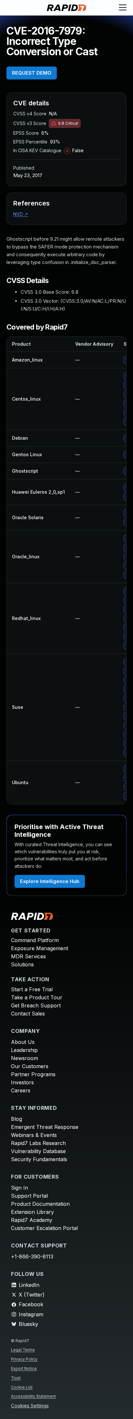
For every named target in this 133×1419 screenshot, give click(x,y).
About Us (23, 1042)
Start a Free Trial (32, 989)
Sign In (19, 1187)
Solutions (22, 964)
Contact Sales (28, 1013)
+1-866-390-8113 (32, 1256)
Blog (16, 1119)
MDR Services (28, 956)
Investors (22, 1082)
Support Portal (29, 1196)
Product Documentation (40, 1204)
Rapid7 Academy (31, 1220)
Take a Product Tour (36, 997)
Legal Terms (23, 1349)
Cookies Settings (30, 1406)
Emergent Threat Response (44, 1127)
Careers (20, 1090)
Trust (16, 1377)
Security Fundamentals (39, 1159)
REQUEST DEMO (31, 73)
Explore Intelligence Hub (49, 881)
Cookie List (22, 1387)
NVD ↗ (20, 214)
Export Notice (24, 1368)
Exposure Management (39, 948)
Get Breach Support (36, 1005)
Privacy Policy (24, 1359)
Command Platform (35, 940)
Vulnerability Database (38, 1151)
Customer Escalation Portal (44, 1228)
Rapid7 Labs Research (38, 1143)
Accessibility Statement (33, 1396)
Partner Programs (33, 1074)
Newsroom (24, 1058)
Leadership (24, 1050)
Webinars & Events (34, 1135)
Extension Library (32, 1212)
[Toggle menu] (123, 7)
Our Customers (29, 1066)
